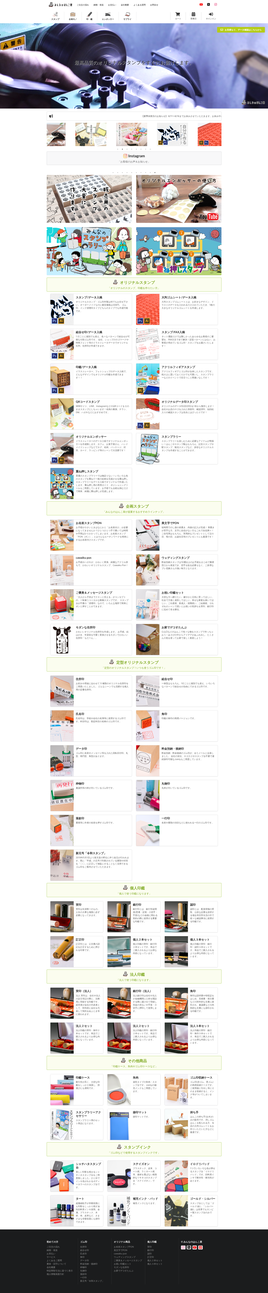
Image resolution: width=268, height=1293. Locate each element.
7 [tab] (145, 149)
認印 (149, 1253)
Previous (44, 134)
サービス (51, 1257)
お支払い (51, 1253)
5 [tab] (136, 149)
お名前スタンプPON (124, 1247)
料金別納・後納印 (89, 1263)
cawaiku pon (120, 1253)
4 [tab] (131, 149)
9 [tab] (150, 172)
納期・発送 (52, 1250)
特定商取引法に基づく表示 (60, 1270)
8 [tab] (150, 149)
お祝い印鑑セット (122, 1263)
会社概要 (51, 1267)
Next (223, 134)
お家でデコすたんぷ (123, 1270)
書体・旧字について (56, 1263)
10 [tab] (154, 172)
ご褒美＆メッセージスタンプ (128, 1260)
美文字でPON (120, 1250)
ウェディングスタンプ (125, 1257)
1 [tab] (117, 149)
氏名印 (83, 1253)
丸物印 (83, 1270)
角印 (82, 1257)
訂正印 (150, 1257)
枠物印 (83, 1267)
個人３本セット (155, 1263)
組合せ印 (84, 1250)
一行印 (83, 1277)
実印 (149, 1247)
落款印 (83, 1274)
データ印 (84, 1260)
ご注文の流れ (53, 1247)
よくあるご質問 (54, 1260)
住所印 (83, 1247)
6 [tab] (141, 149)
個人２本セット (155, 1260)
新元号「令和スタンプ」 (92, 1281)
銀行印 (150, 1250)
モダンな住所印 (121, 1267)
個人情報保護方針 (55, 1274)
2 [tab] (122, 149)
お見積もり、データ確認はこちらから (243, 29)
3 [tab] (127, 149)
